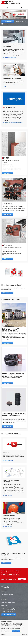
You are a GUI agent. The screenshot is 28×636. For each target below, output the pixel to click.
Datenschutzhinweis (5, 593)
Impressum (4, 590)
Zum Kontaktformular (9, 614)
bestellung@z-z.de (7, 23)
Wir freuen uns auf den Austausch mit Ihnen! (13, 85)
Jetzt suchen (6, 562)
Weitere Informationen (10, 57)
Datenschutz (24, 634)
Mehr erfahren (7, 173)
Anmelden (21, 579)
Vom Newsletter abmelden (7, 594)
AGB (2, 591)
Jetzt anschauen (7, 292)
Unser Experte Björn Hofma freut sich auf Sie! (13, 123)
